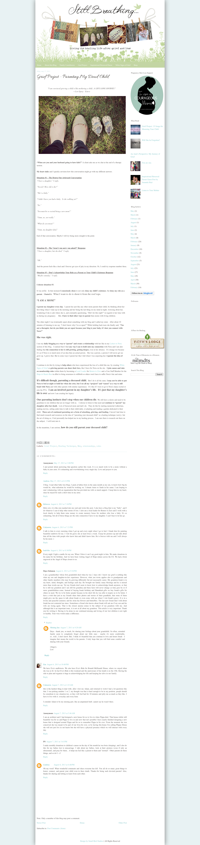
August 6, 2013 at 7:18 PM (61, 504)
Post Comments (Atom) (56, 828)
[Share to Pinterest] (48, 442)
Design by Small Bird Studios (92, 841)
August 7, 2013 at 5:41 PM (56, 741)
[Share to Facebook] (45, 442)
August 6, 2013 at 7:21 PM (62, 527)
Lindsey (46, 764)
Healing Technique (67, 446)
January (133, 245)
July (132, 226)
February (134, 218)
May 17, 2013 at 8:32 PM (60, 481)
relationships (89, 446)
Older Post (123, 822)
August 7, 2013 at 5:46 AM (64, 713)
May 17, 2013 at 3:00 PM (63, 463)
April (133, 279)
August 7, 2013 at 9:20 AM (70, 627)
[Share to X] (43, 442)
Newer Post (41, 822)
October (134, 256)
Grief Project (82, 65)
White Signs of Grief (123, 65)
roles (98, 446)
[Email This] (38, 442)
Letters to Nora (116, 343)
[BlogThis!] (40, 442)
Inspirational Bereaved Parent (101, 65)
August (133, 222)
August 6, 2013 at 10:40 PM (58, 664)
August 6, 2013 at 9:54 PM (66, 571)
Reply (45, 473)
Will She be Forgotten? (151, 140)
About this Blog (50, 65)
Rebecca (46, 504)
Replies (49, 622)
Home (39, 65)
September (135, 260)
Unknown (47, 527)
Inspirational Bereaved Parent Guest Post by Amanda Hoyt (150, 179)
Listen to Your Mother (150, 190)
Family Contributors (67, 65)
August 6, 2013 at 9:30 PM (61, 550)
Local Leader (81, 371)
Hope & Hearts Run (44, 374)
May (79, 446)
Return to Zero (95, 371)
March (133, 214)
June (132, 230)
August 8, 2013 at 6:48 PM (64, 764)
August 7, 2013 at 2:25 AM (62, 685)
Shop (136, 65)
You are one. (147, 162)
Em (44, 664)
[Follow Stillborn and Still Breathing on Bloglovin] (142, 294)
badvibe (46, 550)
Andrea (46, 481)
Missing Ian (55, 627)
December (134, 249)
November (135, 253)
